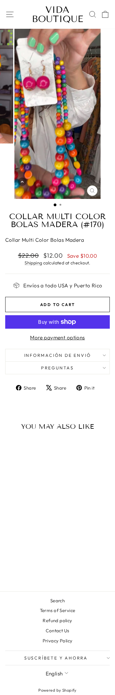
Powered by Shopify (57, 690)
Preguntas (57, 368)
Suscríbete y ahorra (56, 658)
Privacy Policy (58, 641)
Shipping (33, 263)
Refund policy (57, 620)
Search (57, 600)
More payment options (57, 337)
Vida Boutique (57, 14)
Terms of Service (57, 610)
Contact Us (57, 630)
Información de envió (57, 355)
